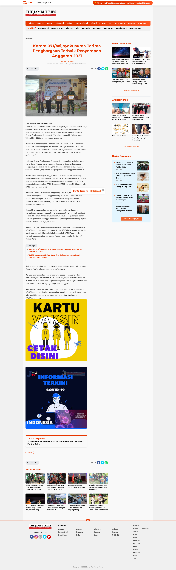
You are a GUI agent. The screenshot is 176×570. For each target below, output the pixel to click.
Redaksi (136, 526)
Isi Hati (94, 23)
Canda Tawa (58, 28)
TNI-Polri (115, 535)
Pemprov (109, 28)
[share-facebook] (99, 68)
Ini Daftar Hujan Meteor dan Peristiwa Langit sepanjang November (120, 61)
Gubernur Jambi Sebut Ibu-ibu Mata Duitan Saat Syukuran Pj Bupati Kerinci (121, 118)
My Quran (136, 544)
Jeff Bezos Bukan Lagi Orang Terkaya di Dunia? (121, 81)
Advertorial (44, 28)
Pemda (86, 28)
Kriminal (97, 532)
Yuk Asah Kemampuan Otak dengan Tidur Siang (125, 176)
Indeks (31, 23)
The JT (135, 532)
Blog (135, 546)
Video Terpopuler (121, 43)
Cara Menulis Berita (119, 136)
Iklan (135, 538)
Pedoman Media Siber (141, 529)
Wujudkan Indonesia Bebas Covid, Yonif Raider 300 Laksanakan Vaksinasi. (125, 165)
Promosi (136, 541)
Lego (135, 555)
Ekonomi (60, 23)
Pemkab (97, 28)
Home (30, 3)
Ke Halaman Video (131, 90)
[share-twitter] (103, 68)
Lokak (135, 549)
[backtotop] (88, 521)
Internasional (82, 23)
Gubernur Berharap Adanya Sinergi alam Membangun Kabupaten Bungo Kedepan (124, 197)
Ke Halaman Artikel (131, 147)
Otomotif (142, 23)
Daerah (49, 23)
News (135, 535)
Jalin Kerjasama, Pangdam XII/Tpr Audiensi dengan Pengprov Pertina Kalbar (55, 442)
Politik (78, 535)
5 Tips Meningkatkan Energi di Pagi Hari (124, 185)
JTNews (102, 23)
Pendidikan (62, 535)
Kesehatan (120, 23)
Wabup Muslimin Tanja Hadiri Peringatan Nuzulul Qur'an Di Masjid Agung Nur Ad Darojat (125, 208)
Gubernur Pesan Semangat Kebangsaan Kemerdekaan (140, 117)
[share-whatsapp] (106, 68)
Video (32, 28)
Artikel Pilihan (120, 100)
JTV (110, 23)
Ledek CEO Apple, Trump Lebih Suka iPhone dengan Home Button (140, 82)
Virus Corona (136, 28)
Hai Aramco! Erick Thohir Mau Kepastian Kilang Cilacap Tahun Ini (141, 61)
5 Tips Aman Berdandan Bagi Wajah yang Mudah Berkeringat (141, 138)
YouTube (50, 540)
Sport (96, 535)
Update (96, 191)
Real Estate (122, 28)
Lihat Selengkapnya (131, 219)
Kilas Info (136, 552)
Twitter (46, 540)
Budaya (40, 23)
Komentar (33, 69)
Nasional (131, 23)
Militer (30, 452)
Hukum (70, 23)
